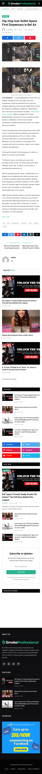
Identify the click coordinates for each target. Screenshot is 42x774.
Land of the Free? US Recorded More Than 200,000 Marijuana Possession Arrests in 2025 (27, 420)
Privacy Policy (19, 579)
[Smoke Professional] (22, 3)
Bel (8, 223)
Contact (13, 769)
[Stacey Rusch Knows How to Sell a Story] (21, 321)
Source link (5, 217)
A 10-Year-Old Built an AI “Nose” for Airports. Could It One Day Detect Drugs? (26, 432)
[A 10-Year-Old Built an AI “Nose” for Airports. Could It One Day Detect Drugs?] (21, 353)
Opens (36, 223)
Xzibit (5, 226)
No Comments (29, 30)
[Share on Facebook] (7, 38)
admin (10, 30)
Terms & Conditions (33, 769)
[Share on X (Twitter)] (18, 38)
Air (4, 223)
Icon (30, 223)
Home (6, 769)
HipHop (23, 223)
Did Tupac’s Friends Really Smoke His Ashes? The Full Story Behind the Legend (27, 397)
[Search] (39, 3)
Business (5, 16)
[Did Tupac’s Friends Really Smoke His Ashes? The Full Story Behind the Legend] (21, 286)
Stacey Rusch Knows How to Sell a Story (17, 335)
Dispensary (15, 223)
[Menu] (3, 3)
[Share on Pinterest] (30, 38)
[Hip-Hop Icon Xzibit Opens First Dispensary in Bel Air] (21, 51)
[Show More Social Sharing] (38, 38)
